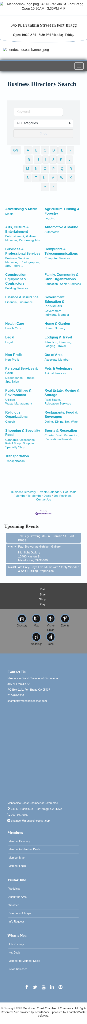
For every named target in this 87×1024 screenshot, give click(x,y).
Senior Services (70, 283)
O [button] (45, 168)
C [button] (45, 150)
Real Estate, (53, 399)
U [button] (44, 178)
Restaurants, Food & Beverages (61, 415)
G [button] (29, 159)
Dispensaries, (14, 377)
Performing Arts (29, 240)
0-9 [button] (15, 150)
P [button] (53, 168)
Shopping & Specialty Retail (22, 433)
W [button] (61, 178)
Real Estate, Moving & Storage (62, 393)
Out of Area (54, 355)
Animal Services (55, 373)
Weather (13, 905)
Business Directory (23, 492)
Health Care (14, 323)
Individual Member (57, 314)
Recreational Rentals (58, 439)
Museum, (11, 240)
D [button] (53, 150)
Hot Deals (69, 492)
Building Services (16, 288)
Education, (52, 283)
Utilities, (10, 399)
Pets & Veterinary (58, 368)
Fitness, (30, 377)
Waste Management (18, 403)
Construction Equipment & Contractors (15, 279)
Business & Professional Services (22, 251)
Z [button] (53, 187)
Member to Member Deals (24, 849)
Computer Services (57, 258)
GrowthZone (42, 1012)
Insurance (26, 302)
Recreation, (71, 435)
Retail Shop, (13, 443)
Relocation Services (58, 403)
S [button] (27, 178)
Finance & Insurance (21, 297)
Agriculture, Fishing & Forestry (62, 211)
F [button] (70, 150)
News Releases (17, 969)
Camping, (65, 342)
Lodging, (50, 346)
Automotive (52, 232)
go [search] (45, 133)
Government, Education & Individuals (55, 301)
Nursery (60, 328)
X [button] (70, 178)
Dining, (49, 421)
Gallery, (31, 236)
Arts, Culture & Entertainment (17, 229)
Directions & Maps (19, 913)
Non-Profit (13, 355)
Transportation (17, 456)
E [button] (62, 150)
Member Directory (19, 841)
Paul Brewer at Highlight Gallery (39, 543)
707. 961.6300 (19, 814)
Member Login (17, 865)
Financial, (11, 302)
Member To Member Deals (33, 495)
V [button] (53, 178)
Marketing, (12, 262)
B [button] (36, 150)
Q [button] (62, 168)
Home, (49, 328)
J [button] (53, 159)
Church (10, 421)
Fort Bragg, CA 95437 (36, 808)
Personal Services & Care (21, 371)
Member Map (16, 857)
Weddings (14, 888)
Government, (53, 310)
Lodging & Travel (58, 337)
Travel (61, 346)
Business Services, (17, 258)
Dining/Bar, (62, 421)
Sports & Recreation (61, 430)
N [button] (36, 168)
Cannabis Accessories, (20, 439)
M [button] (27, 168)
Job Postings (62, 495)
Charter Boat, (54, 435)
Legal (9, 337)
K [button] (61, 159)
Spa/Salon (12, 381)
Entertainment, (15, 236)
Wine (74, 421)
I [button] (45, 159)
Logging (50, 218)
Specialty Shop (15, 447)
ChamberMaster (76, 1012)
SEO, (8, 265)
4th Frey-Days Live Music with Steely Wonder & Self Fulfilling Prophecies (48, 566)
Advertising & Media (21, 209)
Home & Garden (57, 323)
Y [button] (45, 187)
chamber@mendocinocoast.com (30, 820)
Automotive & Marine (61, 227)
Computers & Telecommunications (61, 251)
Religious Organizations (16, 415)
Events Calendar (49, 492)
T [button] (36, 178)
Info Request (16, 921)
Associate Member (57, 359)
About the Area (17, 896)
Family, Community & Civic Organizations (62, 277)
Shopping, (29, 443)
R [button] (70, 168)
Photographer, (30, 262)
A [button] (28, 150)
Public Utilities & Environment (18, 393)
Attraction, (51, 342)
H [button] (38, 159)
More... (18, 265)
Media (9, 213)
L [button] (69, 159)
